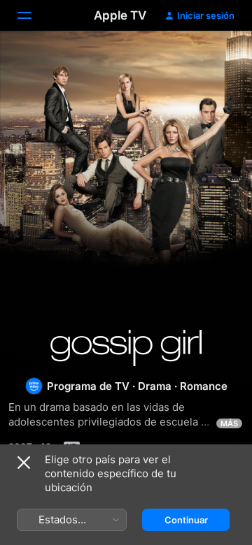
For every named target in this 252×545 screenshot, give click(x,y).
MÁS (229, 423)
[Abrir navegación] (33, 15)
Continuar (186, 519)
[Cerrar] (24, 462)
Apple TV (120, 15)
